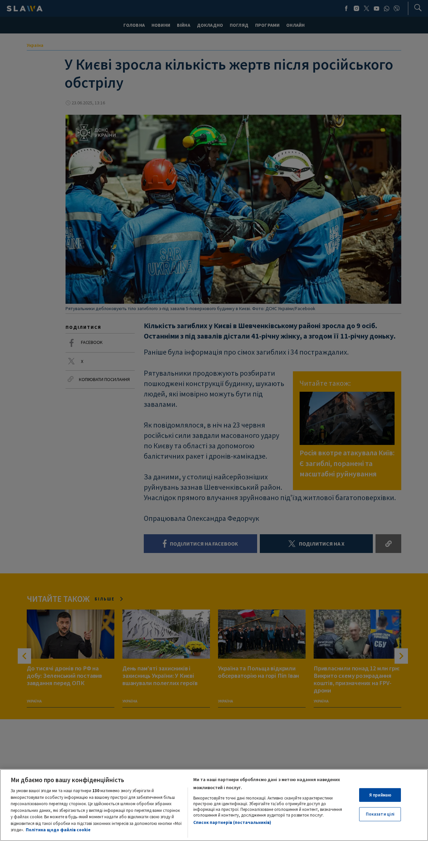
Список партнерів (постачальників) (232, 822)
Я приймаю (380, 795)
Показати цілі (380, 814)
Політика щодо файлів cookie (58, 830)
